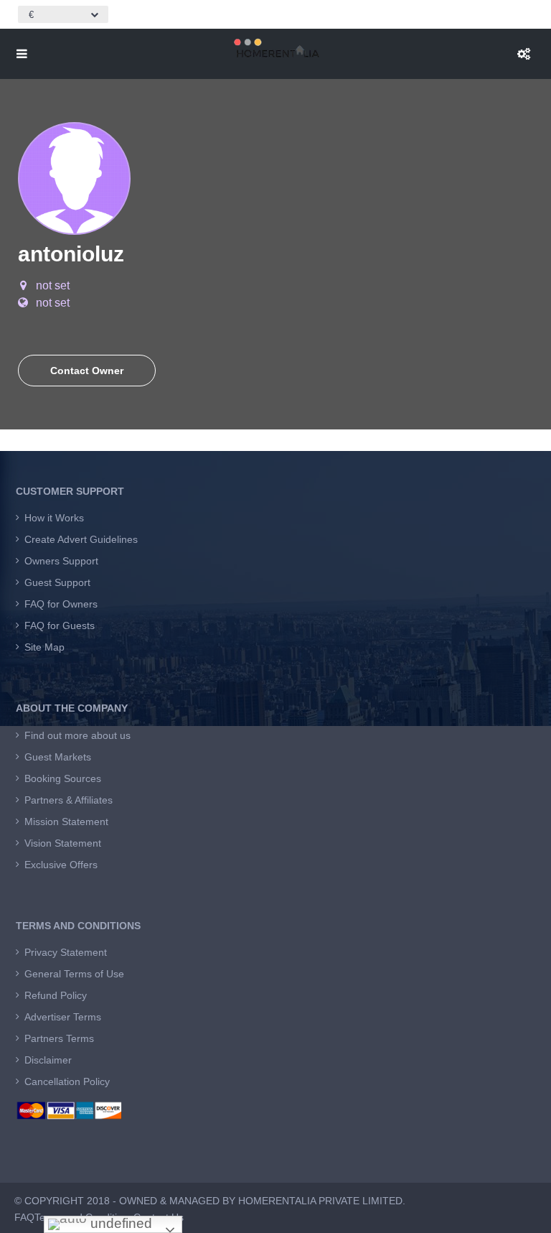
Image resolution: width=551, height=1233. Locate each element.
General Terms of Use (74, 974)
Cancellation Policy (67, 1081)
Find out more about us (77, 735)
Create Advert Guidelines (81, 539)
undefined (119, 1223)
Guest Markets (57, 757)
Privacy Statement (65, 952)
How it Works (54, 518)
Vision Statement (62, 843)
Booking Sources (62, 778)
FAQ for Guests (59, 625)
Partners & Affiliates (68, 800)
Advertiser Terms (62, 1017)
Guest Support (57, 582)
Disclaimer (48, 1060)
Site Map (44, 647)
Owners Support (61, 561)
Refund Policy (55, 995)
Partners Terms (59, 1038)
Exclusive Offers (61, 864)
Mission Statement (66, 821)
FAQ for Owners (61, 604)
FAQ (24, 1217)
